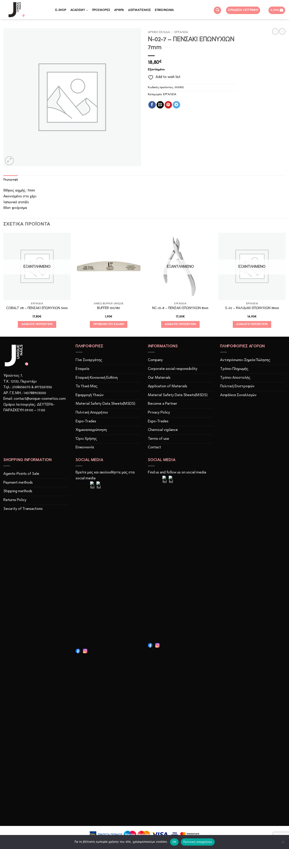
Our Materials (159, 378)
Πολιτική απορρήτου (197, 842)
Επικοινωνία (85, 447)
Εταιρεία (82, 369)
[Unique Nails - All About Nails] (26, 9)
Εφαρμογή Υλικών (90, 395)
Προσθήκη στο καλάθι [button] (108, 324)
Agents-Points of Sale (21, 474)
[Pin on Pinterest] (168, 105)
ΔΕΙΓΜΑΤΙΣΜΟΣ (139, 10)
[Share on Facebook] (152, 105)
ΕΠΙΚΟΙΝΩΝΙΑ (164, 10)
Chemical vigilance (163, 430)
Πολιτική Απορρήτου (92, 412)
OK (174, 842)
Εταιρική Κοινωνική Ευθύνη (97, 378)
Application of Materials (167, 386)
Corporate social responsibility (172, 369)
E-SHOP (60, 10)
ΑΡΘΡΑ (119, 10)
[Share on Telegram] (176, 105)
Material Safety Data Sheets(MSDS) (105, 404)
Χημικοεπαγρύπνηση (91, 430)
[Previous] (3, 284)
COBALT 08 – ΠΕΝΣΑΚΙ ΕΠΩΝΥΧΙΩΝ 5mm (37, 308)
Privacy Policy (159, 412)
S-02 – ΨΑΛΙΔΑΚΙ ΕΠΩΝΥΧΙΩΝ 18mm (252, 308)
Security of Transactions (23, 509)
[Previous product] (282, 31)
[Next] (285, 284)
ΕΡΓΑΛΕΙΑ (181, 32)
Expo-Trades (86, 421)
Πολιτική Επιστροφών (237, 386)
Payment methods (18, 483)
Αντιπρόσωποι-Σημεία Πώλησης (245, 360)
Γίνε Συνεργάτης (89, 360)
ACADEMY (77, 10)
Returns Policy (14, 500)
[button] (243, 10)
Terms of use (158, 439)
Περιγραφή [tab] (10, 179)
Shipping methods (17, 491)
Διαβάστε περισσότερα (37, 324)
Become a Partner (162, 404)
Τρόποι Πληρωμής (234, 369)
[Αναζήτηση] (217, 10)
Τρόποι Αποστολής (235, 378)
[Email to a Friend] (160, 105)
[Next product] (275, 31)
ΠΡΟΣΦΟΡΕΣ (101, 10)
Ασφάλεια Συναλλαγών (238, 395)
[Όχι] (283, 843)
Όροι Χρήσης (86, 439)
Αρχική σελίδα (159, 32)
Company (155, 360)
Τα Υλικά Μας (87, 386)
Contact (154, 447)
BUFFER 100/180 (108, 308)
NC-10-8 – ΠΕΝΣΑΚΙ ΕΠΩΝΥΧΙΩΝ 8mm (180, 308)
